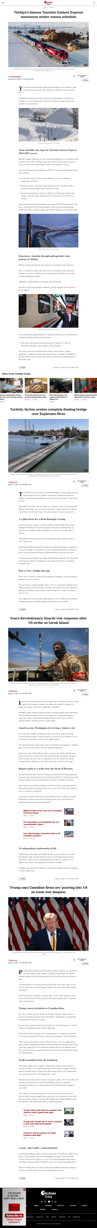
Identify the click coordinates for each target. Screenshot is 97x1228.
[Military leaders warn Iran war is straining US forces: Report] (69, 811)
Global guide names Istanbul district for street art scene (85, 396)
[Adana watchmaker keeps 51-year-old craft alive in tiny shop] (11, 385)
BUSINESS (48, 1205)
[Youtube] (49, 1201)
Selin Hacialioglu (15, 77)
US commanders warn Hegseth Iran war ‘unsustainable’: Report (41, 823)
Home (44, 7)
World (25, 815)
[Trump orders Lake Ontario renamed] (69, 1111)
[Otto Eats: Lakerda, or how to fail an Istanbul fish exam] (36, 385)
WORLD (36, 1205)
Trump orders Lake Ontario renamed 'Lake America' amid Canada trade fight (42, 1111)
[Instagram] (45, 1201)
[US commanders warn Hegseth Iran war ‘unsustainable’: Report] (69, 823)
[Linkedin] (55, 1201)
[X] (42, 1201)
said (67, 164)
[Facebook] (52, 1201)
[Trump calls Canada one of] (69, 1122)
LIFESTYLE (60, 1205)
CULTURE (73, 1205)
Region (25, 827)
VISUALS (54, 1209)
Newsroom (13, 482)
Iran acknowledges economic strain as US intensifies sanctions (41, 834)
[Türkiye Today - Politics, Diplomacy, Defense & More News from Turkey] (48, 3)
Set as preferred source (81, 76)
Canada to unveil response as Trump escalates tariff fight (39, 1134)
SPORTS (84, 1205)
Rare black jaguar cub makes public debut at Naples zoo (58, 397)
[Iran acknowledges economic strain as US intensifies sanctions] (69, 834)
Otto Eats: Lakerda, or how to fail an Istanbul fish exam (35, 396)
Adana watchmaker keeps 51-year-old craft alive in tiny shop (11, 397)
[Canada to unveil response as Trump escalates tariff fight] (69, 1134)
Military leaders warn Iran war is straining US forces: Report (42, 811)
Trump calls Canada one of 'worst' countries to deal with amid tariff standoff (42, 1122)
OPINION (42, 1209)
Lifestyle (52, 7)
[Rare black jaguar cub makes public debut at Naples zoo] (61, 385)
